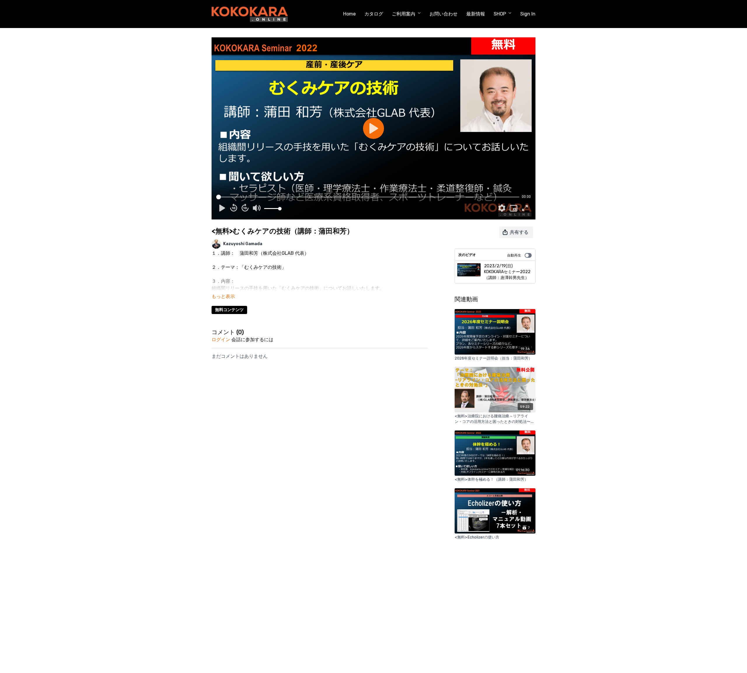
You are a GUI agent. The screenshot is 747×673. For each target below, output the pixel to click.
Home (349, 14)
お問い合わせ (444, 14)
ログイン (221, 339)
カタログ (373, 14)
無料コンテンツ (229, 309)
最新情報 (475, 14)
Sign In (527, 14)
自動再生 (514, 255)
